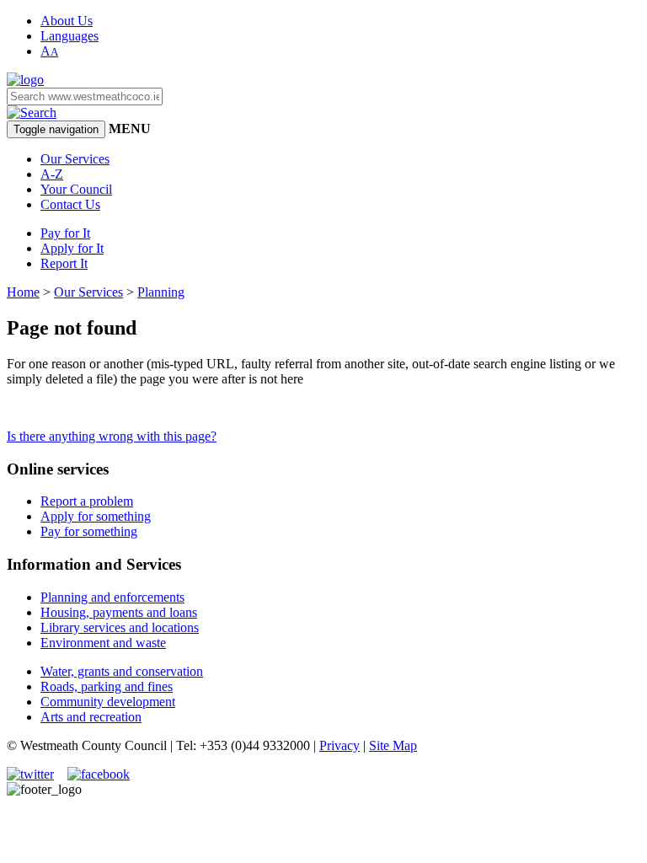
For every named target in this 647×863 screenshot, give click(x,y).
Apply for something (95, 516)
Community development (107, 701)
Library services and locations (119, 627)
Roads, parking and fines (106, 686)
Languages (69, 36)
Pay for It (65, 233)
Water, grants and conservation (121, 671)
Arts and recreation (91, 717)
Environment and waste (103, 642)
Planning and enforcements (112, 597)
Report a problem (86, 501)
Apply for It (72, 248)
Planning (160, 292)
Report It (64, 263)
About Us (66, 20)
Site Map (393, 745)
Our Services (75, 159)
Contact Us (70, 204)
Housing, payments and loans (118, 612)
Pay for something (88, 531)
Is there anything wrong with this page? (112, 436)
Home (23, 292)
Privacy (339, 745)
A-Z (51, 174)
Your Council (76, 189)
